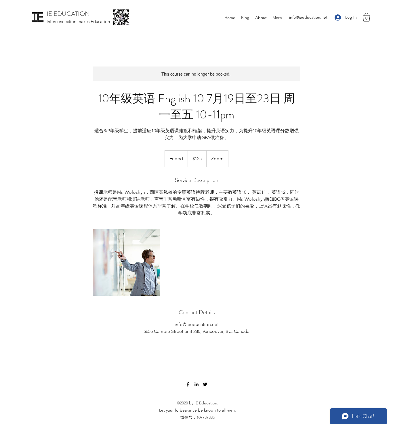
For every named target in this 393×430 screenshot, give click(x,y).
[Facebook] (188, 384)
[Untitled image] (126, 262)
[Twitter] (205, 384)
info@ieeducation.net (308, 17)
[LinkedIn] (196, 384)
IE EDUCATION (68, 13)
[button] (366, 17)
